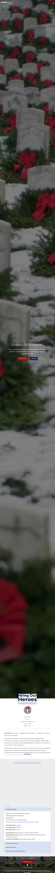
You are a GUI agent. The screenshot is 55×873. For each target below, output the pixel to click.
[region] (27, 787)
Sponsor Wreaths (23, 358)
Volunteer (33, 358)
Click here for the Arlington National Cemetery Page (22, 822)
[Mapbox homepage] (7, 806)
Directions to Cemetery (12, 843)
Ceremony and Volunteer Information (15, 851)
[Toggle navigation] (53, 3)
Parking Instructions (11, 847)
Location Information (11, 809)
